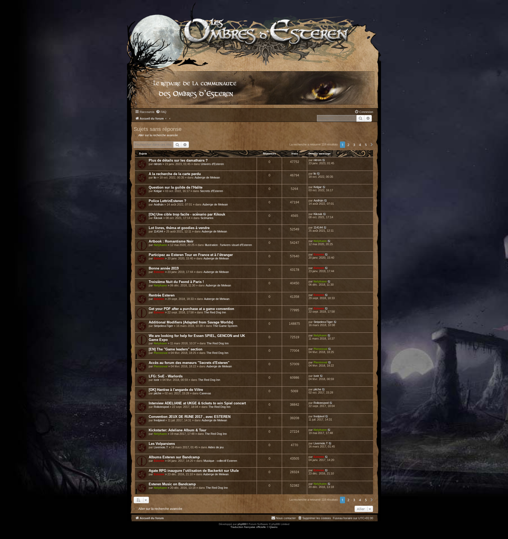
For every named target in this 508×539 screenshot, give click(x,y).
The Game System (225, 325)
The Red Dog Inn (215, 312)
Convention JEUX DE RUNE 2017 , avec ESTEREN (189, 417)
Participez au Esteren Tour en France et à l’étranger (191, 255)
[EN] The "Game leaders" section (175, 349)
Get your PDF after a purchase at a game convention (191, 309)
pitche (157, 393)
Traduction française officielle (248, 527)
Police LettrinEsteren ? (167, 201)
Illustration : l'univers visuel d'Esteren (228, 244)
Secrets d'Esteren (211, 191)
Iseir (156, 379)
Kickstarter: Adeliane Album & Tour (177, 430)
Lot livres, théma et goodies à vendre (179, 228)
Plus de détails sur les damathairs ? (178, 160)
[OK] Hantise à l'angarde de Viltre (176, 390)
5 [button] (366, 144)
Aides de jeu (216, 447)
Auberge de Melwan (207, 177)
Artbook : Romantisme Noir (171, 241)
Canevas (205, 393)
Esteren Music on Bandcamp (172, 484)
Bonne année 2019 (164, 268)
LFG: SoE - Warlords (166, 376)
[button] (371, 144)
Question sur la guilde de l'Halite (175, 187)
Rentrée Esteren (162, 295)
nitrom (158, 164)
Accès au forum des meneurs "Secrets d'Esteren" (189, 363)
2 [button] (348, 144)
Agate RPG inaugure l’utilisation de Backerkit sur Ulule (194, 471)
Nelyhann (160, 244)
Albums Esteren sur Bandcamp (174, 457)
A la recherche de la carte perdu (175, 174)
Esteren (159, 258)
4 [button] (360, 144)
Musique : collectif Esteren (220, 460)
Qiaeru (273, 527)
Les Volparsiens (162, 444)
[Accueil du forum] (254, 33)
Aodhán (159, 204)
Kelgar (158, 191)
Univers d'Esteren (212, 164)
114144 (158, 231)
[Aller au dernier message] (324, 160)
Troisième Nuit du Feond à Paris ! (176, 282)
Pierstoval (160, 352)
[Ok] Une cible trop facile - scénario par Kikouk (187, 214)
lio (155, 177)
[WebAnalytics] (10, 532)
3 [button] (354, 144)
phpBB (242, 524)
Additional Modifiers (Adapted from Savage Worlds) (191, 322)
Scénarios (207, 218)
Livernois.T (161, 447)
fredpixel (159, 420)
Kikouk (158, 218)
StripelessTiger (163, 325)
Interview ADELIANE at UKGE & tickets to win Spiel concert (197, 403)
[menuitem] (161, 112)
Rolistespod (161, 406)
